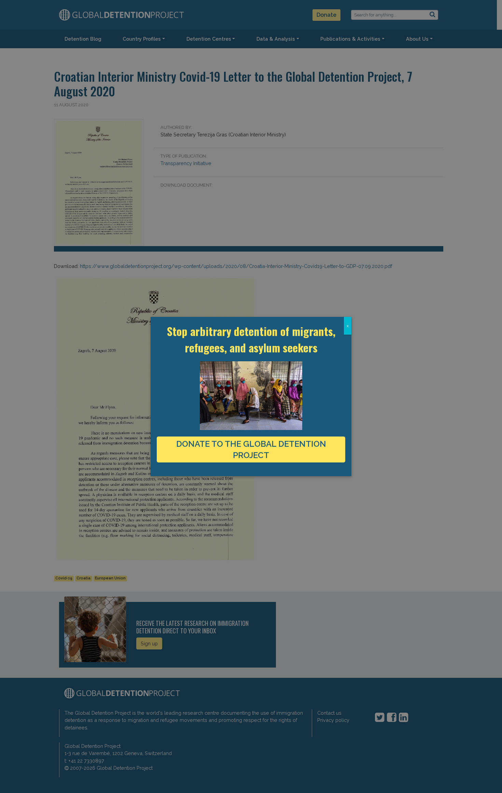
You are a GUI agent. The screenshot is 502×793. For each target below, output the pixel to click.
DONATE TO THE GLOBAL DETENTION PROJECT (251, 449)
